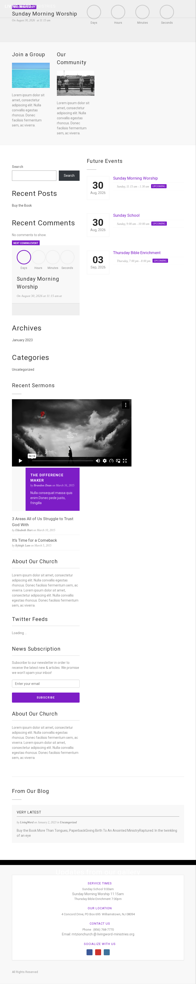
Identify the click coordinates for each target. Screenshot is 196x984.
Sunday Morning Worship (135, 178)
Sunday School (126, 215)
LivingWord (26, 822)
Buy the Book (22, 205)
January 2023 (22, 340)
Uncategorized (23, 369)
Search (17, 167)
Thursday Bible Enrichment (137, 252)
